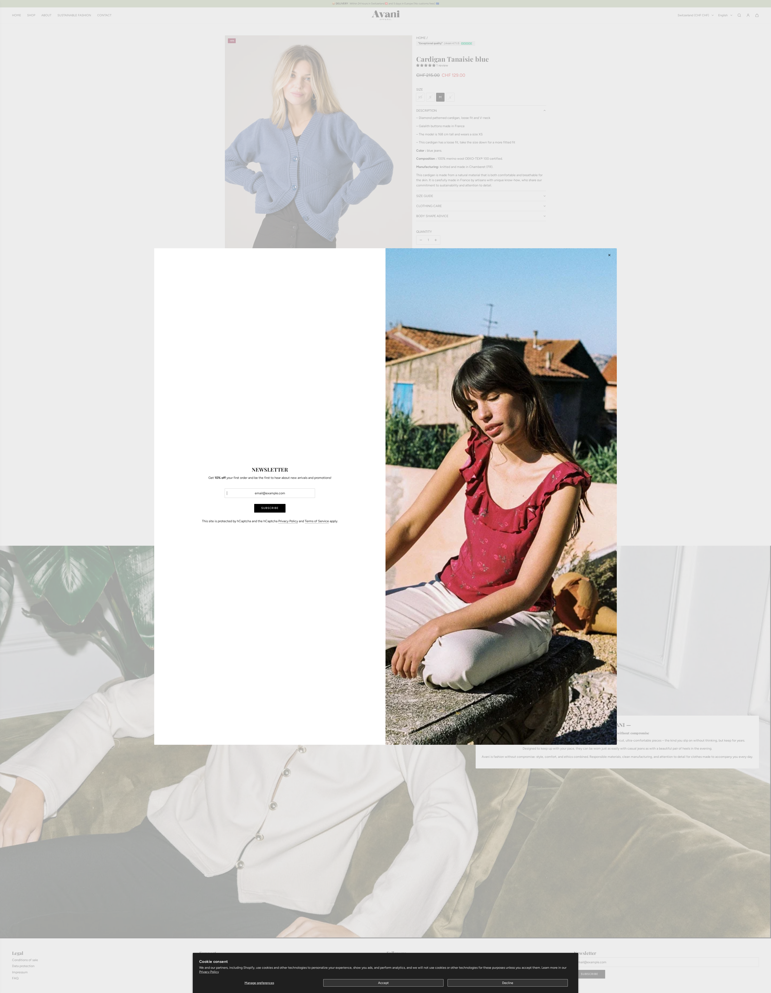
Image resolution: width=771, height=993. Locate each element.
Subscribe (269, 508)
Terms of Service (317, 521)
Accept (383, 983)
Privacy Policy (209, 972)
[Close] (609, 255)
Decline (507, 983)
